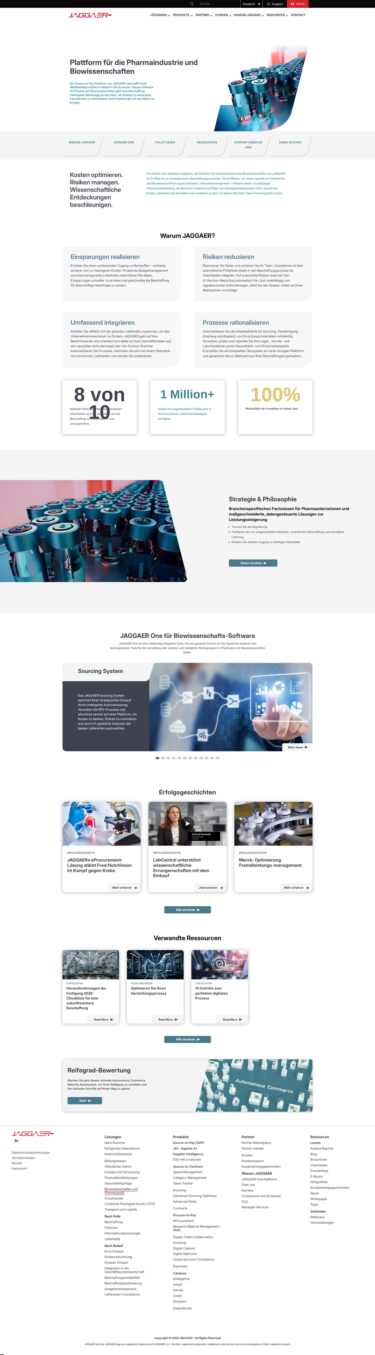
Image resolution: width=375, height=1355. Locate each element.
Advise (178, 1290)
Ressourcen (207, 142)
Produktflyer (319, 1171)
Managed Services (255, 1207)
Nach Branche (114, 1143)
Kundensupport (253, 1161)
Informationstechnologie (122, 1233)
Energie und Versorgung (122, 1172)
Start (83, 1100)
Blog (313, 1154)
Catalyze (179, 1273)
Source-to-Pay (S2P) (188, 1143)
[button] (251, 4)
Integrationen (182, 1308)
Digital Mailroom (185, 1254)
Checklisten (318, 1165)
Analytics (179, 1301)
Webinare (317, 1217)
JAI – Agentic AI (185, 1148)
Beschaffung (113, 1222)
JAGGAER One (123, 142)
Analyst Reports (321, 1148)
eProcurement (183, 1221)
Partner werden (253, 1148)
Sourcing (179, 1190)
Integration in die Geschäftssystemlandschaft (124, 1270)
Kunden (221, 15)
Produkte (181, 15)
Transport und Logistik (120, 1209)
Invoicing (179, 1243)
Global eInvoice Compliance (193, 1259)
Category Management (189, 1178)
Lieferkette (112, 1239)
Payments (180, 1266)
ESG (245, 1202)
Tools (314, 1205)
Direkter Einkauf (116, 1262)
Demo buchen (290, 142)
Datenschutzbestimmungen (31, 1152)
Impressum (19, 1168)
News (314, 1193)
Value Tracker (183, 1183)
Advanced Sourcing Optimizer (195, 1196)
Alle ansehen (185, 910)
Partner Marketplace (256, 1143)
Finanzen (111, 1228)
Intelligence (181, 1279)
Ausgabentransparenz (120, 1289)
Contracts (180, 1208)
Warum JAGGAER (247, 15)
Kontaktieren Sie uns (248, 144)
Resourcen (276, 15)
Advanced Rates (185, 1201)
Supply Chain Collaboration (193, 1237)
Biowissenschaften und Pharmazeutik (121, 1191)
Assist (177, 1296)
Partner (202, 15)
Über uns (248, 1185)
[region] (187, 711)
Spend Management (187, 1172)
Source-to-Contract (188, 1166)
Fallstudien (165, 142)
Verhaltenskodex (23, 1158)
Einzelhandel (113, 1198)
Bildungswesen (115, 1161)
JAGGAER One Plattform (259, 1179)
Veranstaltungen (322, 1222)
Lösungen (158, 15)
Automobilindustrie (118, 1154)
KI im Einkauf (113, 1251)
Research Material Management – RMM (197, 1228)
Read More (101, 1019)
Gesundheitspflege (118, 1183)
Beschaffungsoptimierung (123, 1283)
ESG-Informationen (187, 1159)
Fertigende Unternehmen (122, 1148)
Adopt (177, 1284)
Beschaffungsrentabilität (122, 1277)
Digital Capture (184, 1248)
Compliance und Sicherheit (261, 1196)
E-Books (316, 1176)
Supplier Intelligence (188, 1154)
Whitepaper (318, 1199)
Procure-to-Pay (184, 1215)
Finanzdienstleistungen (121, 1178)
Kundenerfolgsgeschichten (261, 1166)
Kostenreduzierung (118, 1257)
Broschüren (318, 1159)
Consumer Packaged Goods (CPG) (129, 1204)
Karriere (247, 1190)
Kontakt (298, 15)
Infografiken (319, 1182)
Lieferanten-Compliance (122, 1294)
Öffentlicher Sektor (118, 1166)
